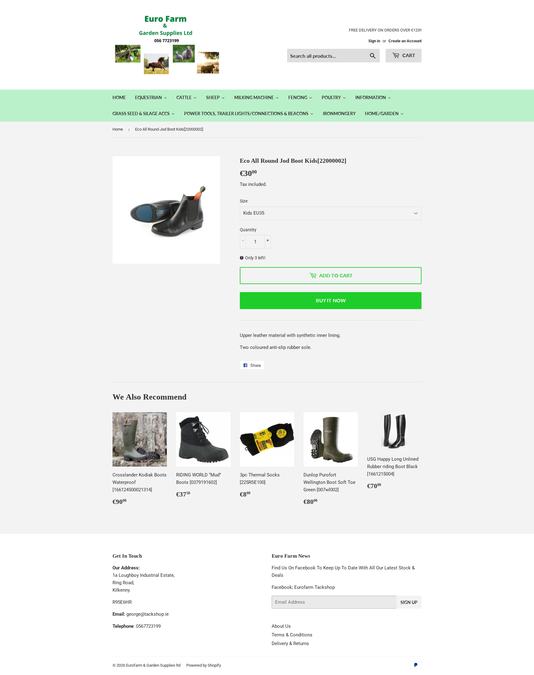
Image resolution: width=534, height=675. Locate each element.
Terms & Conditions (292, 635)
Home (117, 129)
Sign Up (408, 602)
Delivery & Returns (290, 643)
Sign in (374, 41)
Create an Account (405, 41)
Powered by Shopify (203, 665)
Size (244, 201)
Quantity (248, 229)
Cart (408, 55)
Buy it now (331, 300)
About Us (281, 626)
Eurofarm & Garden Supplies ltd (153, 665)
